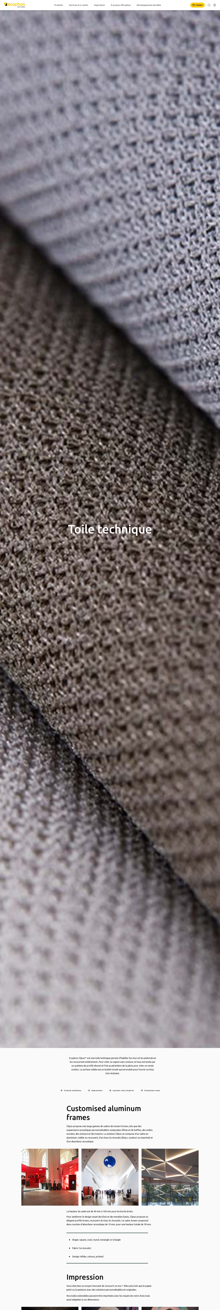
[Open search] (209, 5)
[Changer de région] (214, 5)
